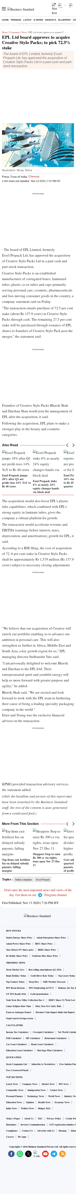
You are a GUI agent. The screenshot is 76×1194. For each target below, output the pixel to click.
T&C (40, 1118)
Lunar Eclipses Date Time (18, 1006)
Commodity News (14, 1090)
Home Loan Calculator (42, 1044)
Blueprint (64, 20)
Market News (48, 1084)
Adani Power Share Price (18, 943)
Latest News (12, 1084)
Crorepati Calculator (43, 1032)
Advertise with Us (45, 1130)
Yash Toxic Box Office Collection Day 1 (25, 1000)
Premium (16, 20)
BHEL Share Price (47, 949)
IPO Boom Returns (15, 988)
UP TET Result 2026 (16, 994)
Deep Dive (34, 981)
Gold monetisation (39, 994)
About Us (28, 1118)
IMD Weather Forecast (54, 981)
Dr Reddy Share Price (17, 955)
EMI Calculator (13, 1038)
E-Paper (38, 20)
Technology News (35, 1096)
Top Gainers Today (15, 981)
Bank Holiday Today (16, 975)
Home (5, 20)
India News (11, 1108)
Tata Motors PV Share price (20, 949)
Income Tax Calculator (17, 1032)
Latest (27, 20)
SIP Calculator (33, 1038)
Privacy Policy (54, 1118)
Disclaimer (11, 1124)
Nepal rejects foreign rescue (19, 1018)
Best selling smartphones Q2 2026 (45, 969)
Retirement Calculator (56, 1038)
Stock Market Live (15, 969)
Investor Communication (33, 1124)
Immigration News (37, 1090)
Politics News (27, 1108)
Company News (29, 1084)
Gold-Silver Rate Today (42, 975)
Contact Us (27, 1130)
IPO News (64, 1084)
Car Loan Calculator (16, 1044)
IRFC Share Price (43, 943)
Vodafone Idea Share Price (45, 955)
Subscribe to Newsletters (43, 1064)
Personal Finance (14, 1096)
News (24, 32)
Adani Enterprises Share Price (51, 937)
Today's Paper (13, 1118)
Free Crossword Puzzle (17, 1070)
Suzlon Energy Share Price (19, 937)
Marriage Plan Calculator (50, 1050)
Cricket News (56, 1090)
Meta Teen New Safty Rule (48, 1006)
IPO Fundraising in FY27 (41, 988)
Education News (14, 1102)
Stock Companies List (16, 1064)
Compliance (12, 1130)
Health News (44, 1102)
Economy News (62, 1102)
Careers (10, 1136)
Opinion (30, 1102)
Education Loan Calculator (19, 1050)
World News (54, 1096)
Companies (15, 32)
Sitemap (62, 1130)
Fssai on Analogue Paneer (18, 1012)
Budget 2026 (44, 1108)
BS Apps (22, 1136)
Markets (50, 20)
